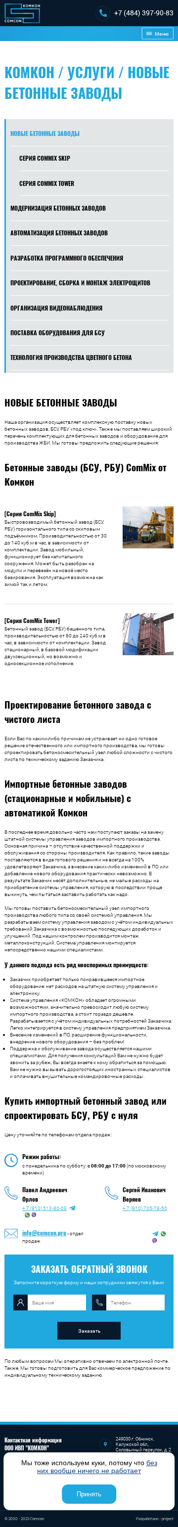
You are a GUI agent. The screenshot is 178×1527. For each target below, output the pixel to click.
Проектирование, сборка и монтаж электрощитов (80, 282)
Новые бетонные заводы (45, 133)
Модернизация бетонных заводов (58, 208)
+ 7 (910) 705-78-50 (145, 1208)
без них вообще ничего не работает (97, 1467)
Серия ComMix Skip (44, 158)
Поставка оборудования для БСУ (57, 332)
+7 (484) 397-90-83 (144, 12)
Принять (89, 1494)
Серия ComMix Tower (46, 183)
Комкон (29, 71)
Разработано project (155, 1518)
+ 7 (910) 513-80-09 (44, 1208)
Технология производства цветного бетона (71, 357)
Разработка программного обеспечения (66, 258)
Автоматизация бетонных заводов (59, 232)
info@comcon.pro (44, 1232)
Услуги (91, 71)
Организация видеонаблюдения (56, 308)
